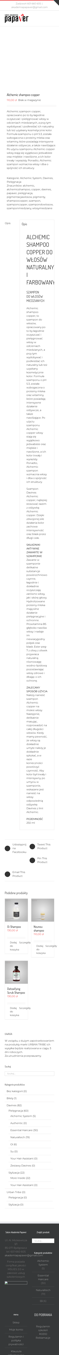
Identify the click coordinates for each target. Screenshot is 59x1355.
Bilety (10, 1098)
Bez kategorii (15, 1091)
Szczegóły (22, 942)
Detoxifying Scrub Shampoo (16, 990)
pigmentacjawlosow (19, 196)
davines (46, 189)
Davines (48, 178)
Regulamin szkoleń (43, 1328)
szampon (34, 200)
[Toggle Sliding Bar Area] (56, 3)
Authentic (16, 1123)
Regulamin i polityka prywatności (16, 1340)
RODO (43, 1334)
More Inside (17, 1178)
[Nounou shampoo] (42, 910)
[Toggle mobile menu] (53, 15)
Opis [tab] (8, 223)
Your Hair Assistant (22, 1158)
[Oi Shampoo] (16, 910)
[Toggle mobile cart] (47, 15)
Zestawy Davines (20, 1165)
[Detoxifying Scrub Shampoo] (16, 972)
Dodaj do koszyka (13, 946)
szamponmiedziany (19, 208)
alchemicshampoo (18, 189)
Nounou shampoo (39, 928)
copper (35, 189)
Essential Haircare (21, 1130)
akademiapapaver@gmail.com (29, 7)
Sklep (16, 1322)
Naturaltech (17, 1137)
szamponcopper (17, 204)
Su (12, 1151)
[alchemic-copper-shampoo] (29, 60)
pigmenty (39, 196)
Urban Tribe (14, 1192)
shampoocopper (17, 200)
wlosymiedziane (42, 208)
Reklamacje (43, 1337)
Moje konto (16, 1329)
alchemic (28, 185)
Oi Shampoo (14, 927)
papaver (12, 193)
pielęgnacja (25, 193)
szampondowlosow (40, 204)
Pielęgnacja (14, 181)
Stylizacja (14, 1172)
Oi (11, 1144)
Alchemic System (31, 178)
